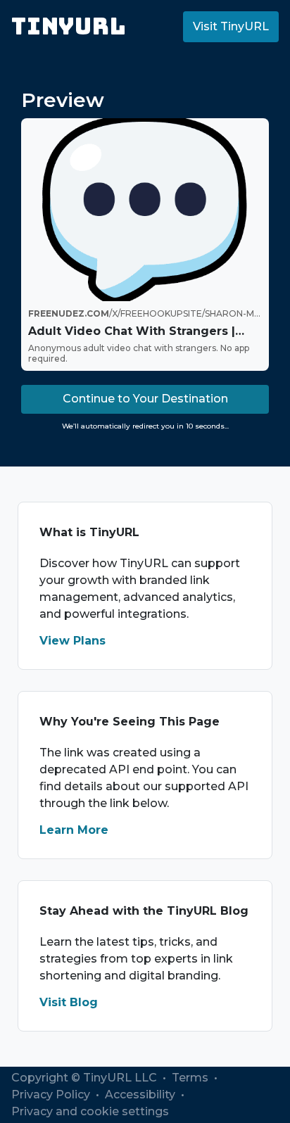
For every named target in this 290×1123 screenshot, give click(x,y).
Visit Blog (68, 1002)
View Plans (72, 640)
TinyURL (68, 26)
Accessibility (141, 1094)
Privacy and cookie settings (90, 1111)
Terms (191, 1077)
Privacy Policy (52, 1094)
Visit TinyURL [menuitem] (231, 26)
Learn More (73, 830)
